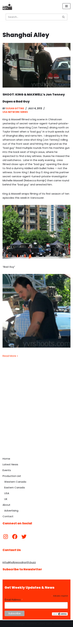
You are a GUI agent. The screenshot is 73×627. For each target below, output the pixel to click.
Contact (8, 516)
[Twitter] (24, 537)
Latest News (10, 464)
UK (5, 499)
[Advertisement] (36, 417)
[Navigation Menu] (66, 6)
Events (7, 470)
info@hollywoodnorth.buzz (19, 562)
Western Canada (15, 481)
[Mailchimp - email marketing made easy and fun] (60, 614)
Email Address (14, 600)
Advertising (11, 510)
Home (6, 458)
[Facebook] (15, 537)
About (6, 505)
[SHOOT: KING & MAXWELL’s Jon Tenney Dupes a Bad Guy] (36, 65)
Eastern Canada (14, 487)
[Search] (63, 17)
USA (6, 493)
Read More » (10, 356)
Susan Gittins (15, 108)
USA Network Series (15, 112)
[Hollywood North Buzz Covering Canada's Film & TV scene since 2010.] (7, 6)
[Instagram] (6, 537)
